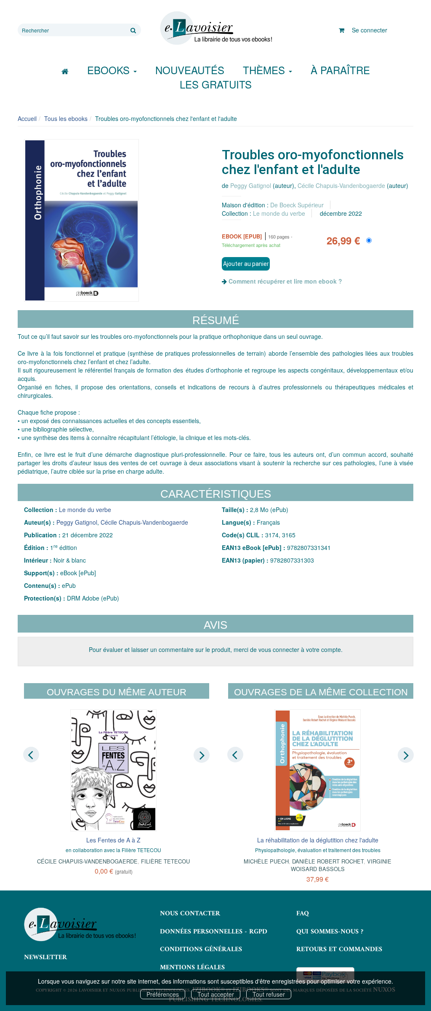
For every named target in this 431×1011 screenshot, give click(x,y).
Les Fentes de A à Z (113, 840)
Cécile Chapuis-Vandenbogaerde (341, 185)
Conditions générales (201, 949)
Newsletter (45, 957)
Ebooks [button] (110, 69)
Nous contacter (190, 914)
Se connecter (369, 30)
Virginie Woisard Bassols (341, 865)
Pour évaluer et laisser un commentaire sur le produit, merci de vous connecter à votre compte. (216, 649)
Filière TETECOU (165, 861)
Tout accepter (215, 994)
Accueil (27, 118)
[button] (81, 220)
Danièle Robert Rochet (328, 861)
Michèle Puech (266, 861)
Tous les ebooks (66, 118)
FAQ (302, 914)
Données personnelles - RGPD (213, 932)
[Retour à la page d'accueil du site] (215, 28)
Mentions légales (192, 967)
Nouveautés (189, 69)
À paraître (340, 69)
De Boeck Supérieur (297, 205)
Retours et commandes (339, 949)
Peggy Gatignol (250, 185)
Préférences (162, 994)
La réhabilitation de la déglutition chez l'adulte (317, 840)
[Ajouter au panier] (246, 264)
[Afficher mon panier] (341, 30)
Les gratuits (216, 84)
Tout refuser (269, 994)
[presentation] (31, 754)
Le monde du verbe (279, 213)
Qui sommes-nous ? (329, 932)
